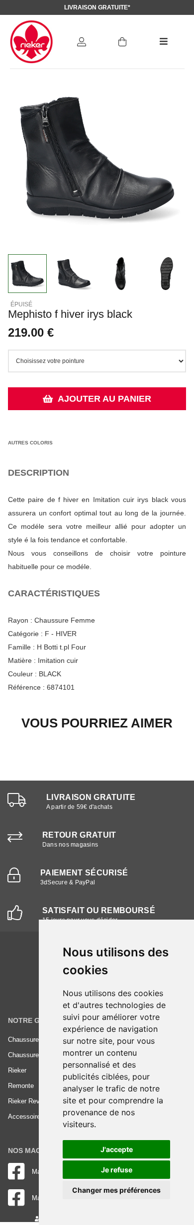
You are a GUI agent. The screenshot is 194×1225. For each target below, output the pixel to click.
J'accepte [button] (116, 1149)
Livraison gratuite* (97, 7)
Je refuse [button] (116, 1169)
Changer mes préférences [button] (116, 1190)
